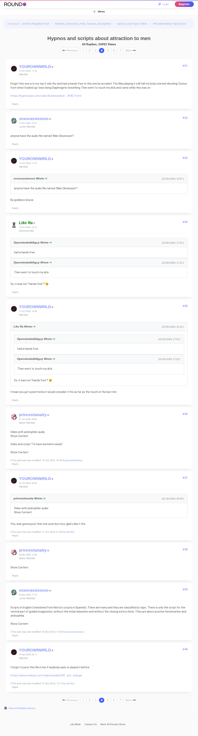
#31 (185, 65)
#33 (185, 157)
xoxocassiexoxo (34, 119)
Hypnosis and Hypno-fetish (132, 23)
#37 (185, 477)
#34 (185, 222)
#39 (185, 589)
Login (165, 4)
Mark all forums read (113, 724)
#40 (185, 649)
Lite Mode (75, 724)
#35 (185, 306)
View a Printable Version (22, 708)
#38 (185, 549)
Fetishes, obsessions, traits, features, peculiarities (83, 23)
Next (128, 50)
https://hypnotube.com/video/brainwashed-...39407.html (45, 95)
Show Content (19, 436)
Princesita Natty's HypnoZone (169, 23)
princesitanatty (33, 415)
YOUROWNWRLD (35, 66)
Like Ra (69, 532)
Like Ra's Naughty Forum (35, 23)
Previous (72, 50)
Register (184, 4)
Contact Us (90, 724)
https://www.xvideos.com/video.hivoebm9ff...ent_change (46, 675)
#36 (185, 414)
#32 (185, 117)
